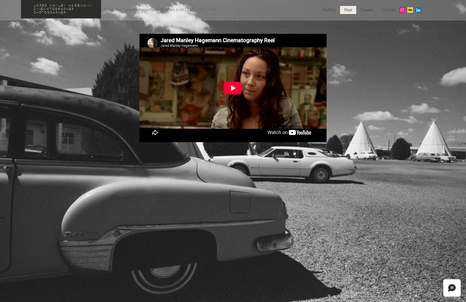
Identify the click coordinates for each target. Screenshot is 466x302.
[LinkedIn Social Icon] (418, 10)
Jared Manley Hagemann (63, 5)
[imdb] (410, 10)
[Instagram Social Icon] (402, 10)
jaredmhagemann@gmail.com (154, 10)
